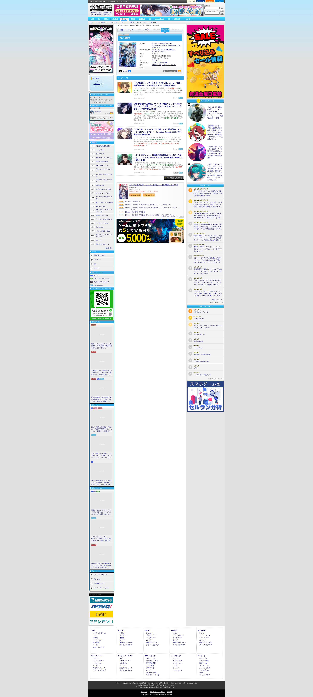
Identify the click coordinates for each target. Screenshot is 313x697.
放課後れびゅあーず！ (102, 244)
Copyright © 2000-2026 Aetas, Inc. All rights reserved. (156, 694)
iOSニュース (150, 658)
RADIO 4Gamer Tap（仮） (103, 189)
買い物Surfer (99, 227)
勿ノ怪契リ (98, 111)
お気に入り (200, 1)
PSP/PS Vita (202, 630)
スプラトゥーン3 (199, 334)
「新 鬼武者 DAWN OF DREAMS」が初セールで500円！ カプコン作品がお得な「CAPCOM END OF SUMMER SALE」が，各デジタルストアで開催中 (208, 216)
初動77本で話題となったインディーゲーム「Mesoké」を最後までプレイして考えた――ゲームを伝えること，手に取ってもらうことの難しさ (101, 482)
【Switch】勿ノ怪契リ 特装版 (134, 212)
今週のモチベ (100, 154)
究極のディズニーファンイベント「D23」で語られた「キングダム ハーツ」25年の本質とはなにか (101, 512)
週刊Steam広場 (100, 185)
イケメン (173, 65)
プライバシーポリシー (100, 574)
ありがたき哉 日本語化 (103, 231)
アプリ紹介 (150, 668)
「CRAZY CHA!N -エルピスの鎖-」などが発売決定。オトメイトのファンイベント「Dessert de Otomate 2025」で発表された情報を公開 (157, 131)
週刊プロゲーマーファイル (104, 157)
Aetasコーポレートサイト (101, 588)
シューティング (204, 668)
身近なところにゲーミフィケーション (104, 235)
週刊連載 (96, 642)
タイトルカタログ (126, 645)
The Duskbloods (198, 341)
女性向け (142, 19)
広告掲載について (99, 583)
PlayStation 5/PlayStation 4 (101, 282)
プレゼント (97, 259)
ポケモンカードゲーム (201, 312)
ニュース (97, 81)
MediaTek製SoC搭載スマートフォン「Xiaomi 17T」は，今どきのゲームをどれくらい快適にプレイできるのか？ (208, 271)
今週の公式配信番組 (102, 161)
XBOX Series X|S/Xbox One (102, 278)
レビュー (92, 22)
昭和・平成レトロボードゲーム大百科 (104, 211)
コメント (125, 71)
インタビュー (115, 22)
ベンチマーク (177, 670)
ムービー (124, 22)
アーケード (202, 656)
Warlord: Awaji (198, 348)
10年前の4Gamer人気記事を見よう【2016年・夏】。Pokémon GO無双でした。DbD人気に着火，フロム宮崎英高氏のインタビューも (101, 373)
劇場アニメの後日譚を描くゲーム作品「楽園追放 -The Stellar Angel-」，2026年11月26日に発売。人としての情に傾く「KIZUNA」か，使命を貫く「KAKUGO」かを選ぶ (208, 227)
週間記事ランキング (100, 255)
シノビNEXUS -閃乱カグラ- (203, 375)
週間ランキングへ (218, 299)
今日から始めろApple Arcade (104, 202)
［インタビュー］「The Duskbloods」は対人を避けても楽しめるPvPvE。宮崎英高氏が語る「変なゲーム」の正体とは (101, 539)
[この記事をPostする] (120, 71)
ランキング (219, 1)
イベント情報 (204, 661)
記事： (107, 113)
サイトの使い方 (113, 1)
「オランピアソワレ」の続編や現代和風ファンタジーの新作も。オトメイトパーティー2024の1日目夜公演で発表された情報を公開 (158, 157)
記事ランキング (98, 647)
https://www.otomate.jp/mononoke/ (162, 43)
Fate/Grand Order (199, 319)
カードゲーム (204, 665)
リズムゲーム (204, 670)
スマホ (133, 19)
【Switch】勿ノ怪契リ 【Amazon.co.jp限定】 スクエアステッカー (147, 204)
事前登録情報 (151, 663)
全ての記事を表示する (174, 178)
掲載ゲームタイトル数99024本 (101, 13)
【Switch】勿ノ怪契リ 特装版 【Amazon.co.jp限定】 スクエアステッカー (150, 215)
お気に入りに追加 (170, 71)
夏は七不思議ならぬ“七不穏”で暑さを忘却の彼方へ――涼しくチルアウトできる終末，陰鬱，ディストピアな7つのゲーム (101, 399)
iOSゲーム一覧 (151, 673)
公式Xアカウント (100, 1)
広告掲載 (169, 692)
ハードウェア (159, 19)
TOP (92, 19)
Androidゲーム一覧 (153, 675)
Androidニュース (152, 661)
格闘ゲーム (203, 663)
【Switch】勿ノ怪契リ (132, 202)
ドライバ (96, 268)
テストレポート (178, 661)
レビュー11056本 (95, 14)
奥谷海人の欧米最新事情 (103, 146)
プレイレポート (102, 22)
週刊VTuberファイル (102, 165)
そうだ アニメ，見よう (103, 193)
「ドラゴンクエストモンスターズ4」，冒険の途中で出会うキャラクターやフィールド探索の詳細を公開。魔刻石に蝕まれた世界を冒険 (208, 204)
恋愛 (159, 65)
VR (150, 19)
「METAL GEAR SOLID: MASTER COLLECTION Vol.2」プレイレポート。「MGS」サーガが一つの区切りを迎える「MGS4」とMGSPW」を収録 (208, 282)
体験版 (95, 638)
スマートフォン (150, 656)
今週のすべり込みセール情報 (104, 180)
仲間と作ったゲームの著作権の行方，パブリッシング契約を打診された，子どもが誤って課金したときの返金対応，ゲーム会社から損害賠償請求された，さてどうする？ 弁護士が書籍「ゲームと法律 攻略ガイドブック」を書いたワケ (101, 566)
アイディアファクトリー (160, 49)
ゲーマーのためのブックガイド (104, 197)
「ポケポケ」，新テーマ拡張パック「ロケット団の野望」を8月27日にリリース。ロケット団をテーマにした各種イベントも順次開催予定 (208, 293)
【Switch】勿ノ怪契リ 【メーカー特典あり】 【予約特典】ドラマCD (153, 185)
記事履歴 (210, 1)
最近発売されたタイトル (137, 22)
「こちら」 (167, 685)
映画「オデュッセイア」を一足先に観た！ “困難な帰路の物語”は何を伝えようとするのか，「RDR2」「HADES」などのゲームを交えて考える (101, 346)
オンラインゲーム (99, 633)
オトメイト (155, 51)
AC (169, 19)
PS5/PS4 (115, 19)
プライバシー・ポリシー (157, 692)
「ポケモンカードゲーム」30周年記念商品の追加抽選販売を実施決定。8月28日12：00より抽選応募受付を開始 (208, 193)
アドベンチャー (157, 60)
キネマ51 (98, 240)
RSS (90, 1)
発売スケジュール (126, 642)
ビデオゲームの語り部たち (104, 219)
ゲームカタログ (153, 22)
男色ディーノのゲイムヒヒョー (104, 170)
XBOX (106, 19)
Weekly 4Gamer (100, 150)
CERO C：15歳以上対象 (159, 62)
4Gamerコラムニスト (102, 215)
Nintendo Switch (98, 285)
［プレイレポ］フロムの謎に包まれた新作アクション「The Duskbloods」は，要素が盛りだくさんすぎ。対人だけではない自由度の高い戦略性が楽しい (207, 260)
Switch (124, 19)
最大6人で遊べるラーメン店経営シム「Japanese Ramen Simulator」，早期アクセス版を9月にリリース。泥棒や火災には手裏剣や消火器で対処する (208, 238)
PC (99, 19)
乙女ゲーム (166, 65)
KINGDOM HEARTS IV (201, 361)
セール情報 (150, 665)
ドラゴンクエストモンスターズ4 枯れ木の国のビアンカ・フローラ (208, 327)
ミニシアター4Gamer (102, 223)
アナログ (177, 19)
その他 (201, 673)
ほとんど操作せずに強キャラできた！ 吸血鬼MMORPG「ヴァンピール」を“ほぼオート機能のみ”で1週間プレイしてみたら (101, 429)
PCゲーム (96, 275)
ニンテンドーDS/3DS (125, 656)
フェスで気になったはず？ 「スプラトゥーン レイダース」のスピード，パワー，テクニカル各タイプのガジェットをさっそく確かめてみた (101, 456)
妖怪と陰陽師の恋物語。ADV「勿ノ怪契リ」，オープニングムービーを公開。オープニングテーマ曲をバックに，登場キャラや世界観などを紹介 (158, 106)
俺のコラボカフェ (101, 206)
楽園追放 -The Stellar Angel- (202, 354)
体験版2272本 (107, 14)
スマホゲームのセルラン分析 (104, 175)
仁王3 (195, 368)
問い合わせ (124, 1)
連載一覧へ (109, 248)
